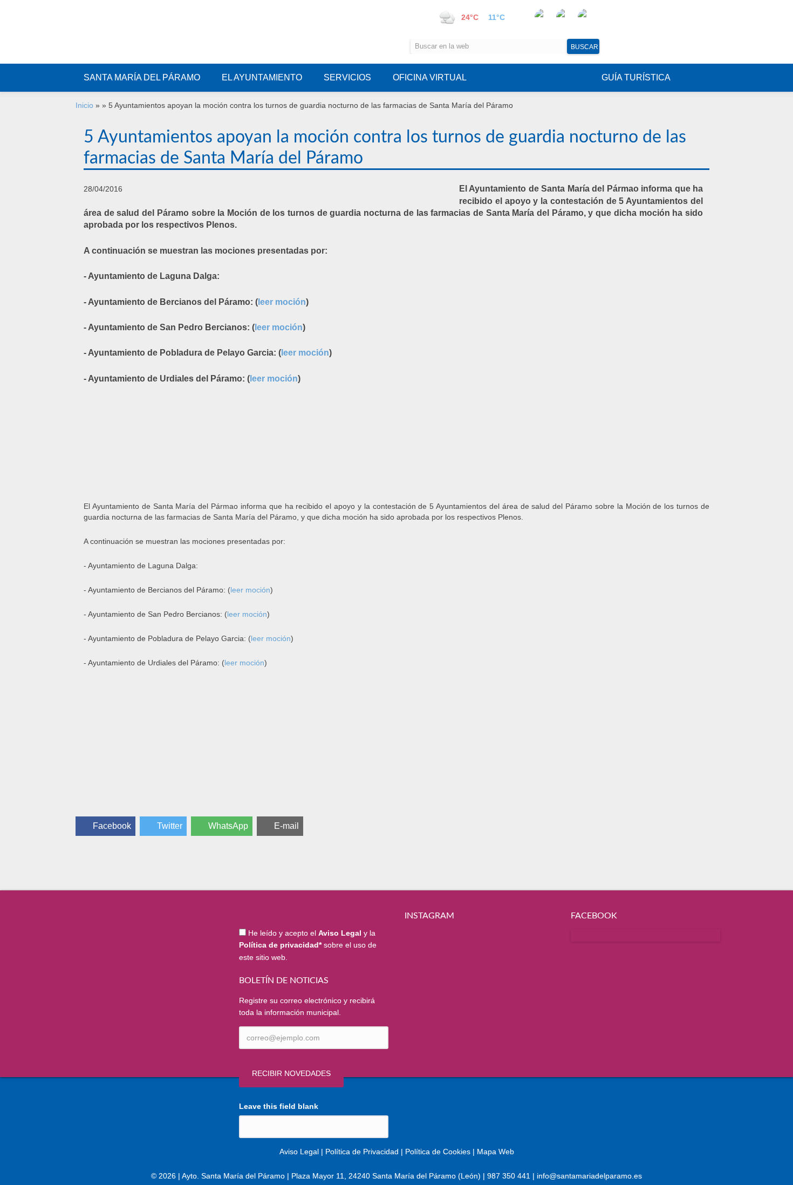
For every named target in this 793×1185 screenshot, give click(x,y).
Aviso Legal (299, 1151)
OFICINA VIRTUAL (430, 77)
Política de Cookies (437, 1151)
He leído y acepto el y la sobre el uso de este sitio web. (308, 945)
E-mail (286, 825)
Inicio (84, 105)
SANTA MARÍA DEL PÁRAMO (142, 77)
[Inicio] (184, 31)
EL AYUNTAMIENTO (262, 77)
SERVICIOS (347, 77)
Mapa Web (495, 1151)
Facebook (112, 825)
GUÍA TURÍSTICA (636, 77)
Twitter (169, 825)
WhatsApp (228, 825)
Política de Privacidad (362, 1151)
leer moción (282, 302)
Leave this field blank (278, 1106)
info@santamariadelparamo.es (589, 1176)
